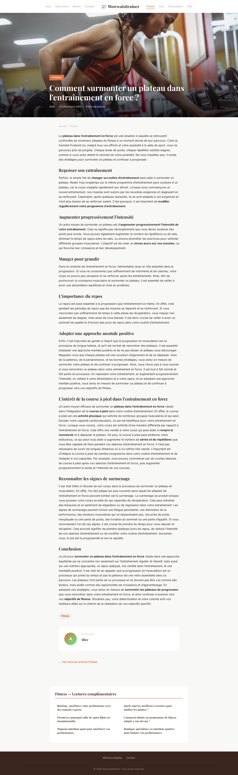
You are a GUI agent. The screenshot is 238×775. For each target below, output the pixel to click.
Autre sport (61, 6)
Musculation (175, 6)
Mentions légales (112, 757)
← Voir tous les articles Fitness (78, 662)
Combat (89, 6)
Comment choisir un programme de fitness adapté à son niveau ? (150, 719)
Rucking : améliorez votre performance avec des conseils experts (84, 707)
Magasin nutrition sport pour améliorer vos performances (83, 730)
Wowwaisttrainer (120, 6)
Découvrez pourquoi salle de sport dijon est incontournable (83, 719)
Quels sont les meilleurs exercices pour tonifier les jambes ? (148, 707)
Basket (77, 6)
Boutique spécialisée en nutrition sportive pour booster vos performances (149, 730)
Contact (130, 757)
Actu (48, 6)
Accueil (63, 126)
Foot (161, 6)
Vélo (189, 6)
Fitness (150, 6)
